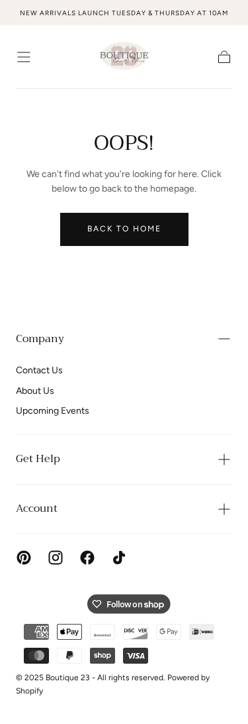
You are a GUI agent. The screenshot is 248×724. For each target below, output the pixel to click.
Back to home (124, 228)
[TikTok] (119, 557)
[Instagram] (55, 557)
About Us (35, 390)
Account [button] (37, 508)
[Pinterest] (23, 557)
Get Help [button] (38, 459)
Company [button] (40, 339)
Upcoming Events (52, 410)
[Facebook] (87, 557)
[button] (24, 57)
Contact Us (39, 370)
